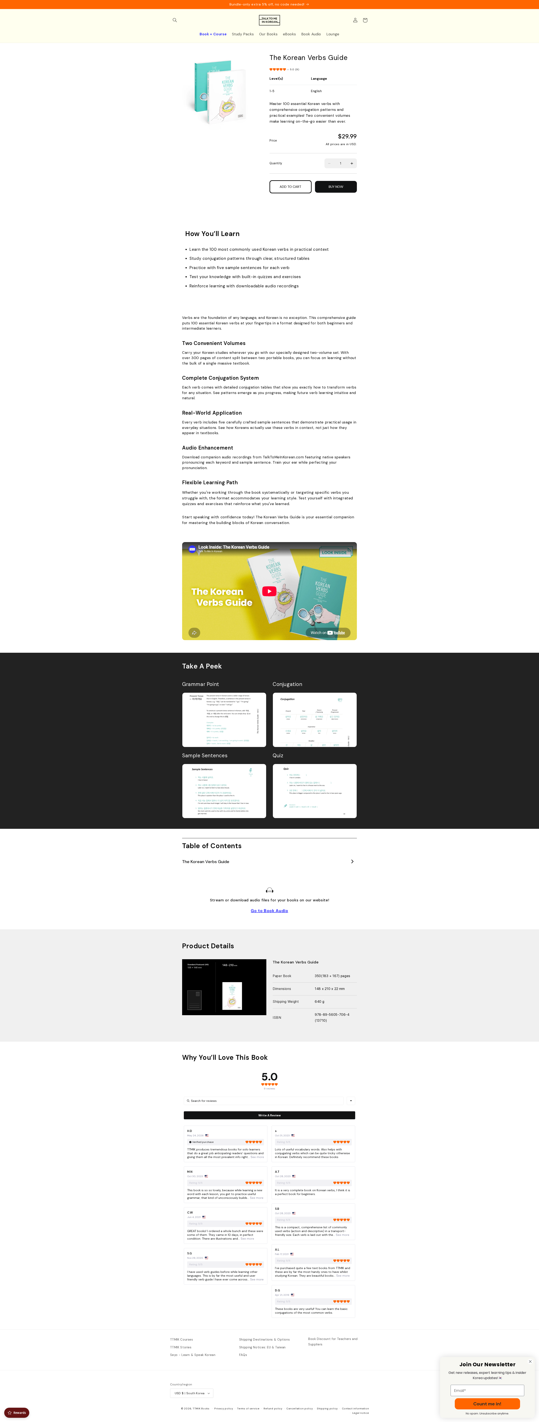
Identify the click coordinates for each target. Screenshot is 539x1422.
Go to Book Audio (269, 910)
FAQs (243, 1355)
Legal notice (360, 1413)
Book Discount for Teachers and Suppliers (333, 1341)
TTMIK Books (201, 1408)
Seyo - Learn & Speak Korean (193, 1355)
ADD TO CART (290, 186)
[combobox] (351, 1101)
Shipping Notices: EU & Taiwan (262, 1347)
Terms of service (248, 1408)
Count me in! (487, 1404)
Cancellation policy (299, 1408)
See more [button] (257, 1157)
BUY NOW (336, 186)
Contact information (355, 1408)
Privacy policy (223, 1408)
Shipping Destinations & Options (264, 1339)
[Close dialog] (530, 1361)
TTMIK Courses (181, 1339)
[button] (175, 20)
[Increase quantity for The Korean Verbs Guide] (352, 163)
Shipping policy (327, 1408)
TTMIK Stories (181, 1347)
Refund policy (273, 1408)
